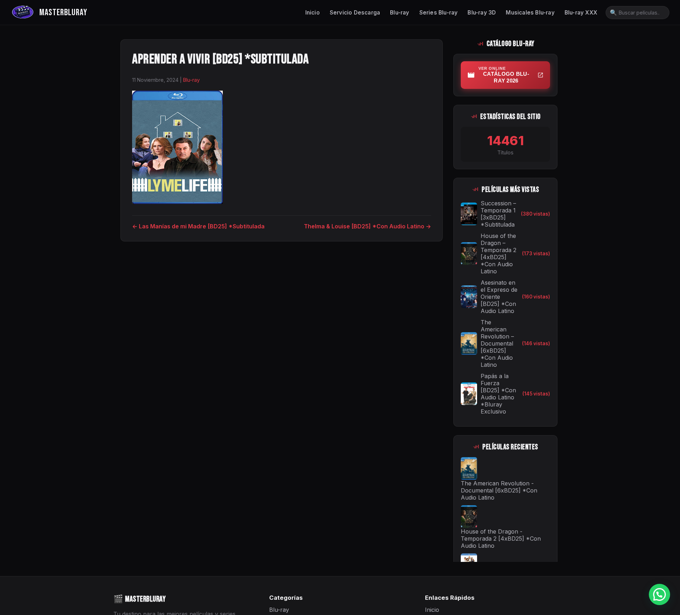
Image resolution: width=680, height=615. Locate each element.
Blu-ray (399, 12)
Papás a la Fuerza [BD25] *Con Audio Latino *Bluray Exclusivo (498, 393)
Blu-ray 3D (482, 12)
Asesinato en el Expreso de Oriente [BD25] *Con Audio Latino (499, 296)
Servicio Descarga (355, 12)
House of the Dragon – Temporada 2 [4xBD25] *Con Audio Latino (498, 253)
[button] (659, 594)
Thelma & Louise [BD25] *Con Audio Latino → (367, 226)
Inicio (312, 12)
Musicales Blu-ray (530, 12)
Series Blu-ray (438, 12)
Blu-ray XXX (581, 12)
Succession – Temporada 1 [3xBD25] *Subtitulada (498, 214)
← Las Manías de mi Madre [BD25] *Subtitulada (198, 226)
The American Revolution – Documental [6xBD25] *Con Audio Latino (497, 343)
